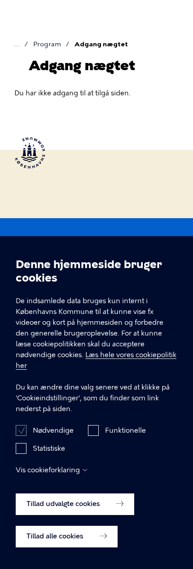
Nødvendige (53, 430)
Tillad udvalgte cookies (64, 504)
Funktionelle (125, 430)
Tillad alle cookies (55, 536)
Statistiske (49, 448)
